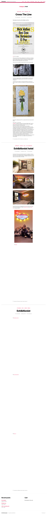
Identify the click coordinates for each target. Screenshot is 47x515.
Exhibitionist (23, 310)
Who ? (39, 1)
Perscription (3, 500)
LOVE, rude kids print (5, 506)
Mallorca (26, 11)
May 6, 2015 (24, 313)
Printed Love (3, 503)
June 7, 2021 (24, 17)
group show (19, 11)
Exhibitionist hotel (23, 148)
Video (36, 1)
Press (41, 1)
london (21, 301)
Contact (44, 1)
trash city (26, 490)
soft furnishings (29, 145)
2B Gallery (14, 123)
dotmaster (15, 301)
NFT (29, 11)
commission (17, 145)
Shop (25, 1)
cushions (21, 145)
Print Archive (32, 1)
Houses (28, 1)
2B (13, 56)
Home (23, 1)
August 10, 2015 (24, 151)
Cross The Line (23, 14)
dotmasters (18, 17)
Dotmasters (18, 301)
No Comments (30, 17)
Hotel (23, 11)
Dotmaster (3, 1)
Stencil (23, 301)
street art (26, 301)
